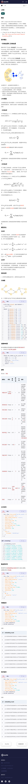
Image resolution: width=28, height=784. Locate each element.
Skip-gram (9, 171)
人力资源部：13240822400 (7, 768)
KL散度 (7, 147)
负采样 (17, 234)
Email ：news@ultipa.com (7, 777)
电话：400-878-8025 (5, 763)
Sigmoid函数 (9, 254)
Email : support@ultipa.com (7, 765)
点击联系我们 (4, 771)
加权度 (22, 205)
